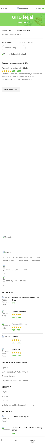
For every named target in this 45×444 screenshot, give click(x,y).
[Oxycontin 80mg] (6, 314)
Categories (21, 22)
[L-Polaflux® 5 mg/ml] (6, 419)
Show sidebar (7, 42)
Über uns (5, 401)
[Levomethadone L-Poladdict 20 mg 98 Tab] (6, 431)
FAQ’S (4, 392)
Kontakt (5, 396)
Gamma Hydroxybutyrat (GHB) (15, 63)
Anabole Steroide (8, 376)
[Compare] (5, 59)
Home (4, 30)
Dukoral (15, 337)
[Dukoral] (6, 339)
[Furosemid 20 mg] (6, 327)
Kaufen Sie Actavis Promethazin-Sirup (26, 299)
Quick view (5, 95)
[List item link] (22, 270)
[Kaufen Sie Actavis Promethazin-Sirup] (6, 301)
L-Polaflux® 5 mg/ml (20, 417)
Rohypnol (16, 349)
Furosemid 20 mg (19, 324)
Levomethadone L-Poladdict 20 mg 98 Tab (27, 429)
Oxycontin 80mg (19, 311)
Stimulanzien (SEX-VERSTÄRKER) (15, 372)
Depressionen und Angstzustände (15, 68)
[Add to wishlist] (5, 84)
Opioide (5, 368)
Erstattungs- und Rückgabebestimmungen (18, 405)
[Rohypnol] (6, 353)
